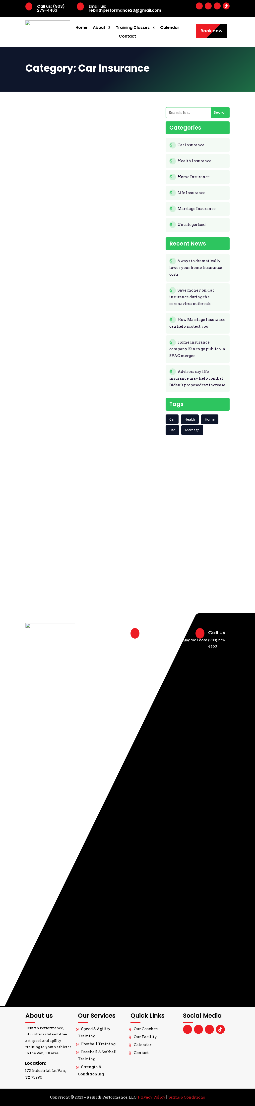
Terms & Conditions (186, 1097)
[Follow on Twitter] (208, 5)
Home (81, 27)
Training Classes (133, 27)
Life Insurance (112, 358)
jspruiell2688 (53, 112)
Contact (127, 36)
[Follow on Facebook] (199, 5)
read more (92, 213)
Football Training (98, 1044)
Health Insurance (114, 481)
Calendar (169, 27)
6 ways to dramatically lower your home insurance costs (89, 197)
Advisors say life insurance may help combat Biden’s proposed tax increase (91, 442)
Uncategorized (65, 119)
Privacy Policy (152, 1097)
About (99, 27)
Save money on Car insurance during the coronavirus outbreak (92, 320)
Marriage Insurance (197, 208)
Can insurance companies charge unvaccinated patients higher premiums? (86, 565)
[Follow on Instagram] (217, 5)
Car (172, 419)
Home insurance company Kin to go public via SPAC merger (197, 349)
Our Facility (145, 1037)
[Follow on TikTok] (226, 5)
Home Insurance (114, 112)
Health (190, 419)
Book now (211, 31)
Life (172, 430)
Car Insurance (82, 112)
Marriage (192, 430)
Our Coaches (146, 1029)
